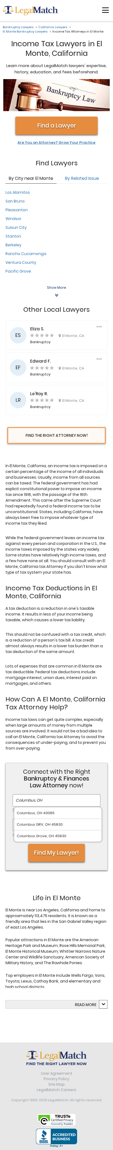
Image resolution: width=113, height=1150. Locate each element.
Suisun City (16, 227)
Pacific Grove (18, 271)
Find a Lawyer (56, 125)
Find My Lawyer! (56, 853)
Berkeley (13, 245)
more (91, 1004)
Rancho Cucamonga (25, 253)
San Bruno (15, 201)
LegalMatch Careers (56, 1090)
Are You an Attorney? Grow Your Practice (56, 142)
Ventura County (20, 262)
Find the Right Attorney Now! (57, 435)
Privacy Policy (56, 1079)
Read (85, 1004)
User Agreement (56, 1073)
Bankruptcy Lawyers (18, 27)
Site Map (56, 1084)
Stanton (13, 236)
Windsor (13, 218)
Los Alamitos (17, 192)
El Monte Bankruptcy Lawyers (25, 31)
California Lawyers (52, 27)
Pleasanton (16, 210)
